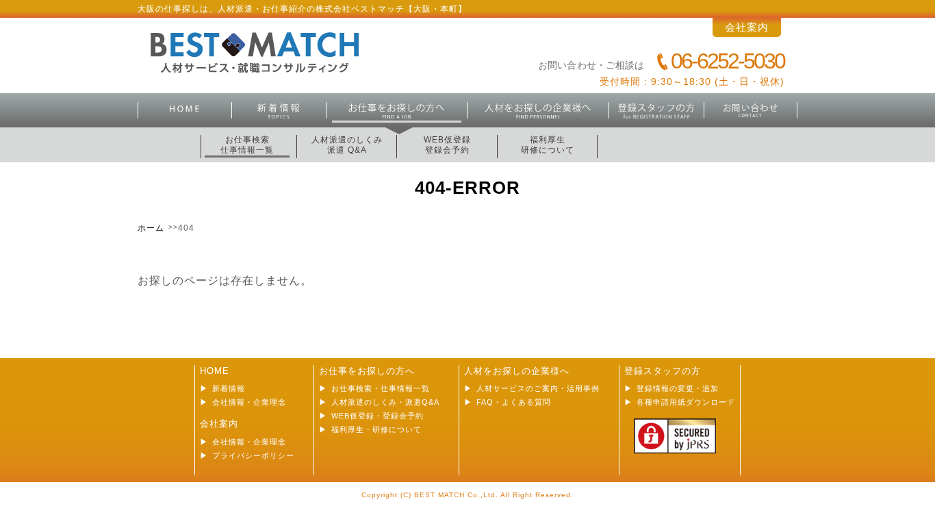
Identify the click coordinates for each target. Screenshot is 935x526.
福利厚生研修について (547, 145)
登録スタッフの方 (656, 110)
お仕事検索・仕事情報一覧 (380, 388)
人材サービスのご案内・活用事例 (538, 388)
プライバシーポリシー (253, 455)
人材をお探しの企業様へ (516, 371)
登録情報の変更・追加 (678, 388)
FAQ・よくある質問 (513, 402)
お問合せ (750, 110)
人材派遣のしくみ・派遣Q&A (385, 402)
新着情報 (279, 110)
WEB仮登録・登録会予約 (377, 416)
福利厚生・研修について (376, 429)
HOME (185, 110)
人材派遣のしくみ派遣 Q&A (347, 145)
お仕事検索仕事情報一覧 (247, 145)
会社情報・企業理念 (249, 402)
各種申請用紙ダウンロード (686, 402)
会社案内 (747, 27)
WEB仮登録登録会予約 (447, 145)
